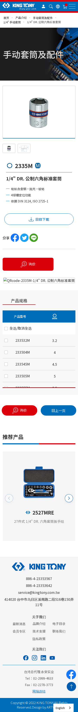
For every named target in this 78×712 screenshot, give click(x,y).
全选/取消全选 (21, 328)
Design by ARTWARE (47, 707)
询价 (32, 264)
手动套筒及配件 (43, 18)
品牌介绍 (39, 623)
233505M (22, 375)
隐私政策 (39, 638)
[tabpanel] (39, 349)
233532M (22, 340)
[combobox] (63, 708)
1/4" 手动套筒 (12, 22)
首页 (6, 18)
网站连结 (39, 691)
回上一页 (58, 410)
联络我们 (58, 631)
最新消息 (19, 623)
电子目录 (58, 623)
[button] (69, 498)
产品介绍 (21, 18)
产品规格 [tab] (19, 300)
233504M (22, 352)
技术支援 (39, 631)
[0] (65, 6)
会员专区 (19, 631)
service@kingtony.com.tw (39, 592)
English (60, 708)
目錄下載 (42, 219)
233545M (22, 364)
